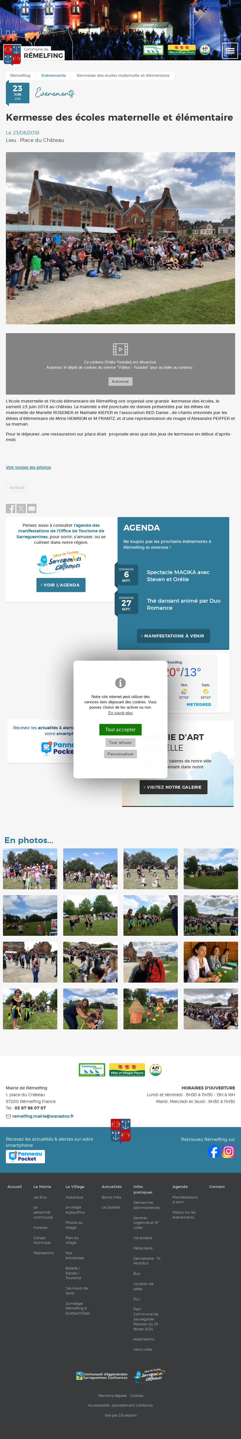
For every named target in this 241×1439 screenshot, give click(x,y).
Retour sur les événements (184, 1214)
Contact (217, 1187)
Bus (136, 1273)
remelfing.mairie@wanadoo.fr (42, 1116)
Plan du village (72, 1240)
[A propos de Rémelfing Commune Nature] (153, 55)
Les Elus (40, 1197)
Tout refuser (120, 742)
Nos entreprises (75, 1255)
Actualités (112, 1187)
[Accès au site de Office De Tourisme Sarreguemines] (149, 1376)
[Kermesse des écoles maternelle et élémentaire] (120, 238)
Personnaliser (120, 754)
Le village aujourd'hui (75, 1209)
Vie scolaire (142, 1238)
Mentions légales (112, 1395)
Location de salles (143, 1286)
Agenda (180, 1187)
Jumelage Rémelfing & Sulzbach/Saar (78, 1308)
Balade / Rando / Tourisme (73, 1273)
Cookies (136, 1395)
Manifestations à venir (174, 636)
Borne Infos (111, 1197)
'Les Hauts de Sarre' (77, 1290)
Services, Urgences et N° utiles (146, 1223)
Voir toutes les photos (28, 468)
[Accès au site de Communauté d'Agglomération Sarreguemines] (101, 1376)
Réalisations (44, 1253)
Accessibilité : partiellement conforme (120, 1405)
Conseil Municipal (42, 1240)
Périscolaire (143, 1248)
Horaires (40, 1227)
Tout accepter (120, 729)
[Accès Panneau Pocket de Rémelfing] (25, 1161)
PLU (136, 1299)
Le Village (75, 1187)
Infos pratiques (142, 1189)
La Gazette (111, 1207)
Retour (17, 488)
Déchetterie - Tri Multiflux (146, 1261)
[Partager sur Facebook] (10, 512)
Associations (143, 1339)
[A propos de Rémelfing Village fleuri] (181, 55)
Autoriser (120, 381)
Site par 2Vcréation (121, 1415)
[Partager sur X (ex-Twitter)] (21, 512)
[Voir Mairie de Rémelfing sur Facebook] (214, 1156)
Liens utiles (142, 1349)
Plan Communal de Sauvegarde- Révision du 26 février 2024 (145, 1319)
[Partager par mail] (31, 512)
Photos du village (74, 1225)
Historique (74, 1197)
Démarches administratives (146, 1205)
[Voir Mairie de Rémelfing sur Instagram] (228, 1156)
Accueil (14, 1187)
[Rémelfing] (32, 55)
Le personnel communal (43, 1212)
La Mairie (42, 1187)
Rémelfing (20, 76)
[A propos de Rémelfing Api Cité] (205, 55)
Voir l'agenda (62, 585)
